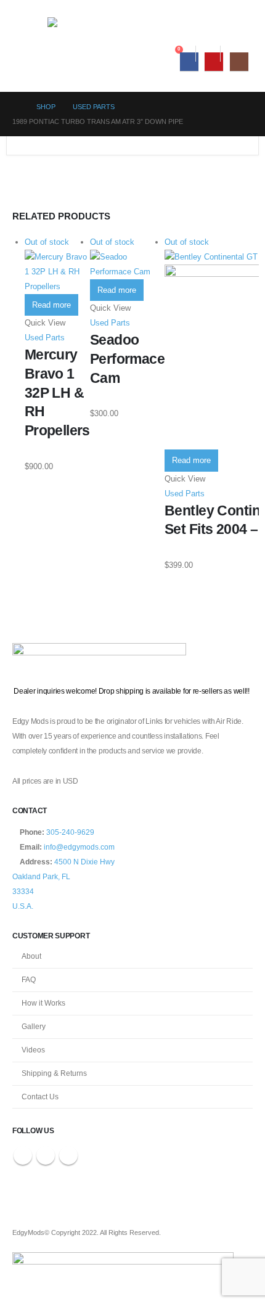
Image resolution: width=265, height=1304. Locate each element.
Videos (33, 1050)
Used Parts (45, 337)
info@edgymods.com (79, 847)
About (31, 956)
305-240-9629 (70, 832)
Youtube (45, 1155)
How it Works (43, 1003)
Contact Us (40, 1097)
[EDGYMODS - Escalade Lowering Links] (99, 26)
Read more (51, 305)
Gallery (34, 1026)
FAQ (29, 979)
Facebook (23, 1155)
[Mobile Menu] (34, 19)
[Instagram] (239, 61)
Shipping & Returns (54, 1073)
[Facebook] (189, 61)
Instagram (68, 1155)
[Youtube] (214, 61)
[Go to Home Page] (15, 106)
